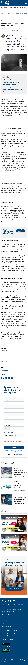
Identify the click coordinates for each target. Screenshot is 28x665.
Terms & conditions (19, 443)
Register (14, 447)
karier (16, 161)
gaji (2, 107)
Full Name (6, 397)
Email (5, 411)
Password (6, 404)
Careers (11, 7)
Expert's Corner (18, 7)
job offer (4, 370)
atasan (22, 265)
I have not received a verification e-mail (14, 451)
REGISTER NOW (20, 230)
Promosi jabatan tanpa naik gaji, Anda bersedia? (21, 13)
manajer (3, 160)
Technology (4, 7)
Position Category (8, 432)
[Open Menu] (25, 3)
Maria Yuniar (10, 35)
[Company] (5, 3)
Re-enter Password (8, 418)
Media (7, 13)
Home (2, 13)
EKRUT (16, 340)
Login (20, 454)
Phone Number (7, 425)
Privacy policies (9, 443)
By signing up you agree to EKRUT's (13, 441)
